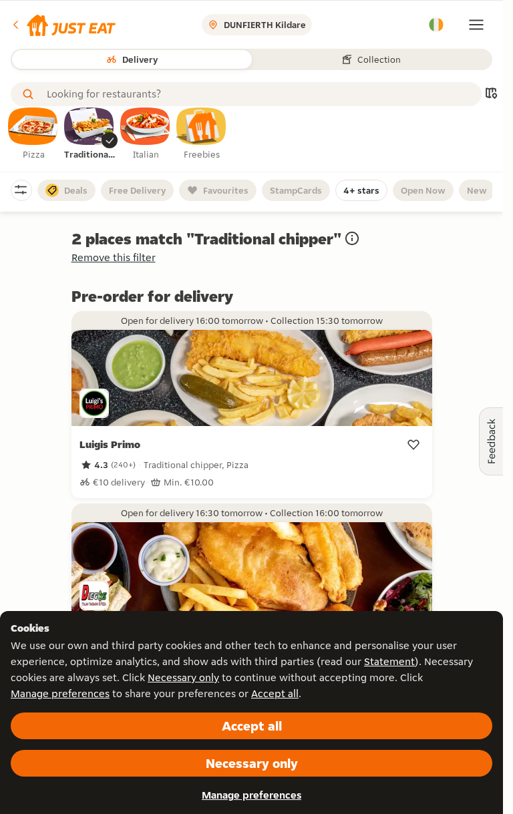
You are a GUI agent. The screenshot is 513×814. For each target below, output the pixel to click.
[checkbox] (33, 134)
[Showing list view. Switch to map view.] (491, 94)
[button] (63, 24)
